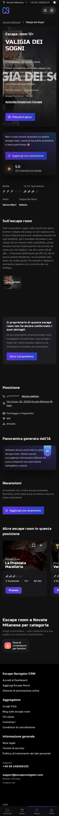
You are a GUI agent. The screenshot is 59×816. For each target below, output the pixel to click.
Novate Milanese (11, 22)
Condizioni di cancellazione (19, 727)
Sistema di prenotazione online (21, 690)
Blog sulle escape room (16, 711)
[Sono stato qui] (41, 545)
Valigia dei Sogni (35, 22)
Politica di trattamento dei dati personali (27, 753)
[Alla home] (6, 10)
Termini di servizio (13, 748)
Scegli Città (10, 706)
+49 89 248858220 (39, 2)
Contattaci (9, 722)
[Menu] (48, 10)
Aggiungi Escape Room (16, 685)
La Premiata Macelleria (15, 565)
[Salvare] (33, 545)
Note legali (9, 743)
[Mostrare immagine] (13, 282)
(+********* (13, 396)
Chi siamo (8, 716)
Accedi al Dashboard (15, 680)
